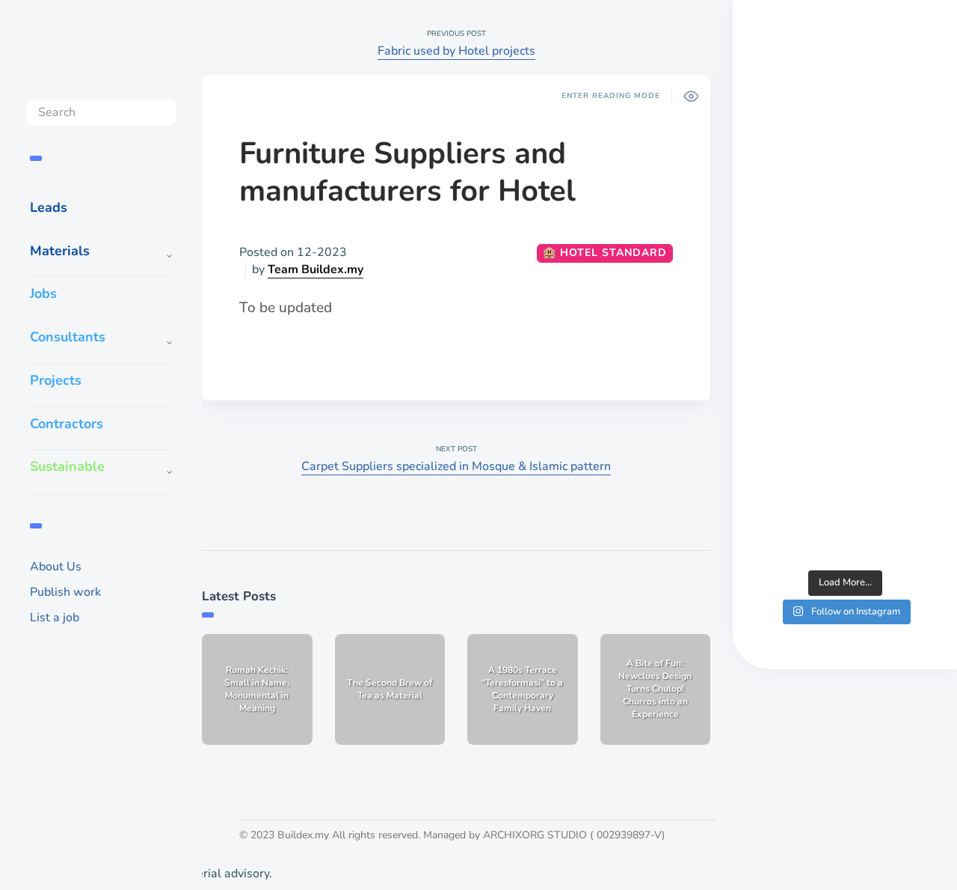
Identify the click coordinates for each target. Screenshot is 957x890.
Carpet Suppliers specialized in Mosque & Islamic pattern (456, 466)
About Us (55, 566)
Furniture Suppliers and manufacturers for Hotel (407, 172)
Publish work (65, 592)
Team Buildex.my (315, 269)
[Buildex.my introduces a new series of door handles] (845, 507)
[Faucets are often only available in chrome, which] (845, 399)
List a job (54, 617)
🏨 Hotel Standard (605, 253)
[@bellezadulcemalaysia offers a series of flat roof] (845, 291)
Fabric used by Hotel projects (456, 51)
